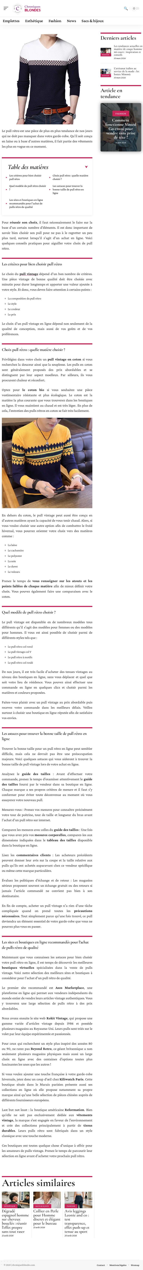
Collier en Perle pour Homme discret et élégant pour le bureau (46, 1217)
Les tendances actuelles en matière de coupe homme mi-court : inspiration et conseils (128, 50)
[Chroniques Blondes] (27, 8)
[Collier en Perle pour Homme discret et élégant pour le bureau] (47, 1200)
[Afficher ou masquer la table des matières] (68, 167)
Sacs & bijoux (42, 1206)
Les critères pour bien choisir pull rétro (25, 177)
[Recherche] (126, 8)
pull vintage (29, 274)
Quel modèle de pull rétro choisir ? (27, 187)
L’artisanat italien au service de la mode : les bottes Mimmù (126, 71)
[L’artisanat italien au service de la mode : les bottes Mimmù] (106, 73)
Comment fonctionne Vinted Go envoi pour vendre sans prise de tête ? (120, 129)
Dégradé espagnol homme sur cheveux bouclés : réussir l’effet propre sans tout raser (15, 1221)
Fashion (71, 1206)
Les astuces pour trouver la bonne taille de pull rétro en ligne (68, 189)
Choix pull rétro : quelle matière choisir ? (70, 177)
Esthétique (9, 1206)
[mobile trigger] (7, 8)
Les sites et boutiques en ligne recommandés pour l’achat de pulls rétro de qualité (26, 203)
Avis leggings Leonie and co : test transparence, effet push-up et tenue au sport (77, 1221)
